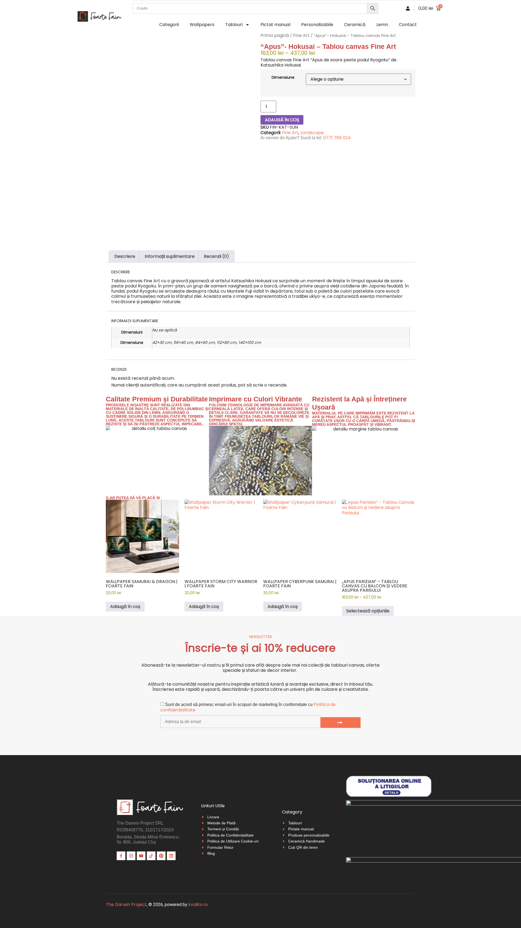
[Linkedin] (171, 855)
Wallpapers (202, 24)
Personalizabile (317, 24)
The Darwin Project (126, 904)
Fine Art (301, 35)
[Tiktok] (151, 855)
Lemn (382, 24)
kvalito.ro (198, 904)
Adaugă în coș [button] (125, 606)
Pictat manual (275, 24)
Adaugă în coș (282, 120)
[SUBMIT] (340, 722)
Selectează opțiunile (367, 611)
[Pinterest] (161, 855)
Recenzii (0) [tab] (216, 256)
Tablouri (234, 24)
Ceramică (355, 24)
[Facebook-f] (121, 855)
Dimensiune (283, 77)
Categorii (169, 24)
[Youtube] (141, 855)
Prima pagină (274, 35)
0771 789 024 (337, 138)
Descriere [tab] (124, 256)
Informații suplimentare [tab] (170, 256)
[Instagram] (131, 855)
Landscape (312, 132)
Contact (408, 24)
